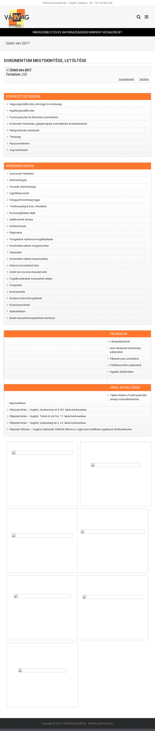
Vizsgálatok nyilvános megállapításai (31, 239)
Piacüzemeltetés (19, 143)
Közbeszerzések (19, 304)
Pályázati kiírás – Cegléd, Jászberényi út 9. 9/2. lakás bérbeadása (48, 409)
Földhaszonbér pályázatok (125, 365)
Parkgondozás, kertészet (24, 130)
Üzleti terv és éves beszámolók (28, 271)
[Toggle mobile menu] (147, 17)
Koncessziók (17, 291)
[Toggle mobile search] (139, 17)
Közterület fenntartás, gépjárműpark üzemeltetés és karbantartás (48, 123)
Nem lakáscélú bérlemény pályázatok (125, 350)
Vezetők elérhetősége (22, 186)
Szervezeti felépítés (21, 173)
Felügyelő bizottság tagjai (24, 199)
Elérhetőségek (18, 180)
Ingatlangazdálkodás (21, 110)
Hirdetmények (17, 226)
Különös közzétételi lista (24, 265)
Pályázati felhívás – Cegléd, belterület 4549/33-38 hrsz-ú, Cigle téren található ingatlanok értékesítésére (70, 429)
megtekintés (126, 79)
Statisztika (15, 252)
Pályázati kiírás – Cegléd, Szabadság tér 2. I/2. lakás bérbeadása (47, 422)
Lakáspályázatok (120, 341)
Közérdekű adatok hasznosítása (28, 258)
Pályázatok (15, 232)
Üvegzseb (15, 285)
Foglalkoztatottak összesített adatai (30, 278)
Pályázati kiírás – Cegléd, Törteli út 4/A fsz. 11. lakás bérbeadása (47, 416)
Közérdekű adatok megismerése (29, 245)
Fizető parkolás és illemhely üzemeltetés (33, 117)
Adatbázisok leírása (21, 219)
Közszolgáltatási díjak (22, 213)
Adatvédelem (17, 311)
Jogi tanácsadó (18, 149)
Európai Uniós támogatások (25, 298)
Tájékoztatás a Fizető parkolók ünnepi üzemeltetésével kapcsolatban (78, 399)
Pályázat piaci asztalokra (124, 358)
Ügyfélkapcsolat (19, 193)
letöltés (144, 79)
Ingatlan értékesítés (122, 371)
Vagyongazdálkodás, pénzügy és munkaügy (35, 104)
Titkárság (15, 136)
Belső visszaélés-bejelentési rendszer (32, 318)
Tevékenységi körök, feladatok (28, 206)
